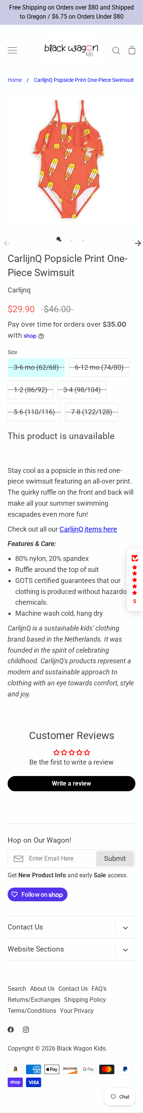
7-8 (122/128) (91, 412)
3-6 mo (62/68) (36, 367)
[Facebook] (10, 1029)
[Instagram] (26, 1029)
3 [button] (81, 239)
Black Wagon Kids (81, 1048)
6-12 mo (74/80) (99, 367)
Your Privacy (77, 1011)
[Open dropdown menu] (125, 927)
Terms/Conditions (32, 1011)
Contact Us (73, 988)
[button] (135, 580)
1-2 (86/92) (30, 390)
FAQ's (99, 988)
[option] (71, 160)
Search (17, 988)
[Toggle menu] (12, 50)
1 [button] (58, 239)
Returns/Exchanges (34, 999)
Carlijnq (19, 290)
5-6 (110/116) (34, 412)
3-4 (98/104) (82, 390)
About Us (42, 988)
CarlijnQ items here (88, 529)
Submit (115, 858)
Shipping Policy (85, 999)
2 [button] (70, 239)
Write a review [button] (71, 783)
